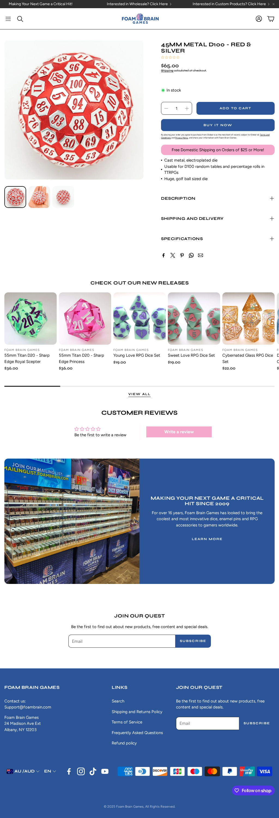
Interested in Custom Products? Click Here (229, 4)
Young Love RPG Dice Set (136, 355)
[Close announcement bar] (273, 4)
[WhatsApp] (191, 255)
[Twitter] (172, 255)
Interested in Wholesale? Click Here (137, 4)
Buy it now (218, 125)
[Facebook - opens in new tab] (69, 771)
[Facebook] (163, 255)
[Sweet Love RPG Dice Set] (194, 318)
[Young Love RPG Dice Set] (139, 318)
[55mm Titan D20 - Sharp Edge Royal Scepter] (30, 318)
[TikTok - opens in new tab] (93, 771)
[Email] (200, 255)
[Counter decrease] (166, 108)
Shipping (167, 70)
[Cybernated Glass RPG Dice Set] (248, 318)
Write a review (179, 431)
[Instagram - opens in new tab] (81, 771)
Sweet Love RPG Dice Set (191, 355)
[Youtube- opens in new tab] (105, 771)
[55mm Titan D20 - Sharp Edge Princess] (85, 318)
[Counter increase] (187, 108)
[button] (8, 19)
